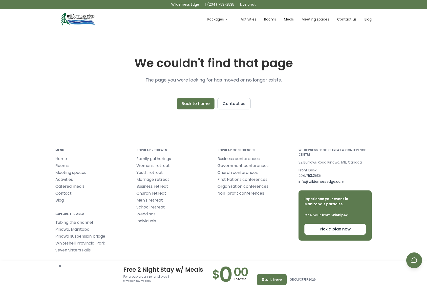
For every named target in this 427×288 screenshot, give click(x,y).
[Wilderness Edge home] (79, 19)
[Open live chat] (414, 260)
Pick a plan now (335, 229)
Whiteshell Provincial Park (80, 243)
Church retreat (151, 193)
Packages (215, 19)
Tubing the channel (74, 222)
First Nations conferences (242, 179)
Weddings (145, 214)
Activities (248, 19)
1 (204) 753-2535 (219, 4)
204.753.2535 (310, 175)
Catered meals (70, 186)
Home (61, 159)
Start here (272, 279)
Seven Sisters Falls (73, 250)
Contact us (347, 19)
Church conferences (237, 172)
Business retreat (152, 186)
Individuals (146, 221)
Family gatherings (153, 159)
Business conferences (238, 159)
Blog (368, 19)
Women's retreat (153, 165)
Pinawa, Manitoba (72, 229)
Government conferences (243, 165)
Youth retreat (149, 172)
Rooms (270, 19)
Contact (63, 193)
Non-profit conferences (240, 193)
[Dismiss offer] (60, 266)
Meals (289, 19)
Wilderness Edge (185, 4)
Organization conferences (242, 186)
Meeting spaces (315, 19)
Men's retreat (149, 200)
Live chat (248, 4)
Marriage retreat (152, 179)
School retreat (150, 207)
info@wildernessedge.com (321, 181)
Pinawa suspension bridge (80, 236)
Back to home (196, 103)
